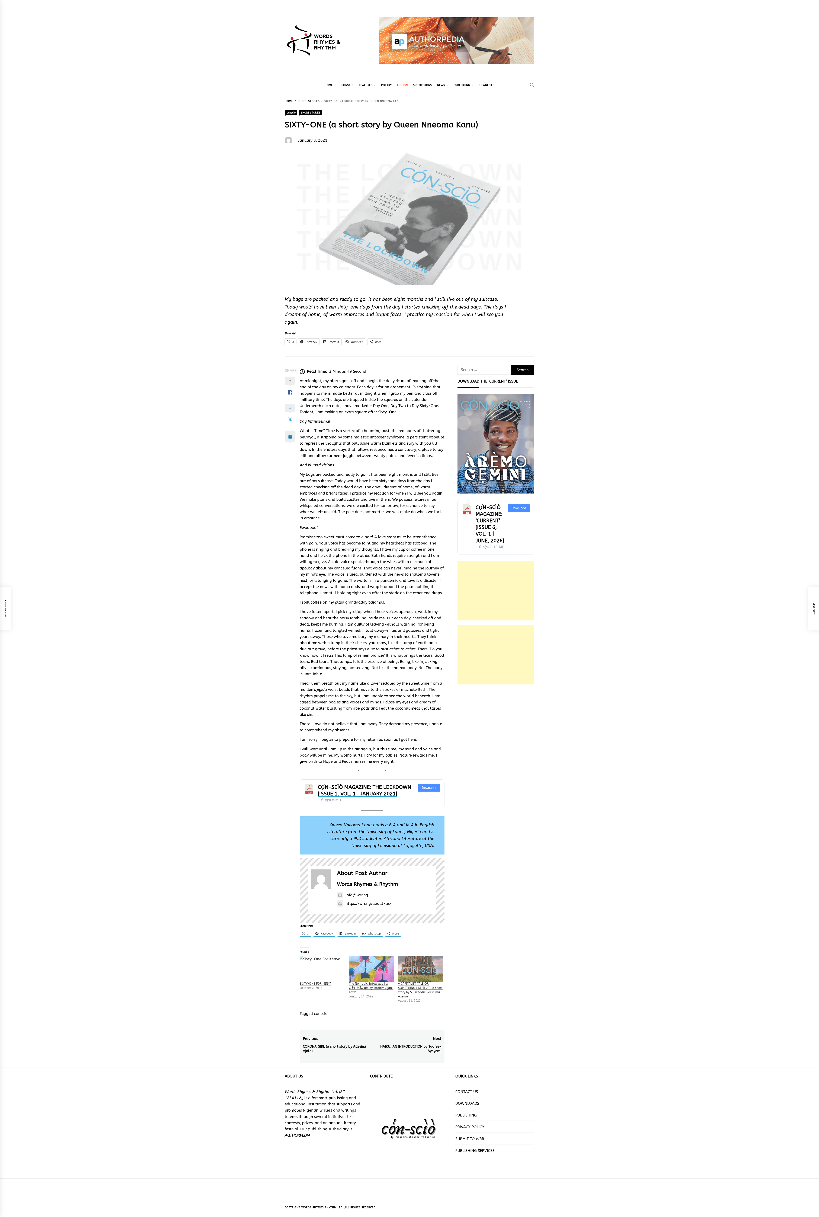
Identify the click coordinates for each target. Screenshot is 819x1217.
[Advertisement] (495, 590)
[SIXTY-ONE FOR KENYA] (322, 969)
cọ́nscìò (347, 85)
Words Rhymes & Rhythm (367, 884)
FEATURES (366, 85)
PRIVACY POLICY (469, 1127)
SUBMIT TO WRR (469, 1139)
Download (429, 788)
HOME (329, 85)
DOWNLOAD (487, 85)
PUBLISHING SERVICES (475, 1150)
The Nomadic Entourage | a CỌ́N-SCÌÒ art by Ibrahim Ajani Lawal (371, 988)
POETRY (386, 85)
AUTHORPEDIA (297, 1135)
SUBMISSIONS (422, 85)
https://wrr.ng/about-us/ (368, 903)
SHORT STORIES (310, 112)
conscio (321, 1013)
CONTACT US (466, 1091)
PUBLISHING (462, 85)
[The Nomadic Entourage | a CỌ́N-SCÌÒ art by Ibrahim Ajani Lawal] (371, 969)
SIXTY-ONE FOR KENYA (315, 984)
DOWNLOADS (467, 1103)
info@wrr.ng (357, 895)
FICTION (402, 85)
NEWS (441, 85)
